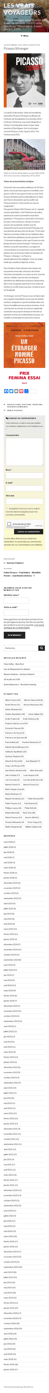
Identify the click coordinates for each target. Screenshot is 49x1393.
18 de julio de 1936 (12, 679)
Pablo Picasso (15, 410)
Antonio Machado (33, 705)
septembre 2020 (11, 1206)
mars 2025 (8, 929)
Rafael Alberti (12, 813)
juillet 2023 (8, 1031)
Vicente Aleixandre (14, 822)
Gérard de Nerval (13, 761)
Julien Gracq (36, 770)
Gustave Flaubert (14, 756)
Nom (9, 470)
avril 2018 (8, 1354)
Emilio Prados (12, 719)
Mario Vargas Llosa (14, 789)
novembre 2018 (11, 1318)
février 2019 (9, 1303)
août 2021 (8, 1149)
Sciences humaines (17, 407)
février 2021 (9, 1180)
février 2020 (9, 1241)
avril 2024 (8, 985)
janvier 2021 (9, 1185)
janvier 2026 (9, 878)
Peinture (38, 404)
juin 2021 (7, 1159)
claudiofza (34, 45)
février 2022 (9, 1118)
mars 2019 (8, 1298)
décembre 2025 (11, 883)
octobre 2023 (10, 1016)
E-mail (9, 483)
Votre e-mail (10, 607)
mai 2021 (8, 1165)
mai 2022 (8, 1103)
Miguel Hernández (14, 799)
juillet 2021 (8, 1154)
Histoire (27, 404)
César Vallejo (35, 714)
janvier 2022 (9, 1124)
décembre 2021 (11, 1129)
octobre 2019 (10, 1262)
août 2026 (8, 842)
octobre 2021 (10, 1139)
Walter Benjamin (13, 827)
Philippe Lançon (13, 808)
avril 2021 (8, 1170)
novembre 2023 (11, 1011)
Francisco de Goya (14, 733)
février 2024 (9, 996)
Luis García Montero (33, 780)
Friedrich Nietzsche (31, 742)
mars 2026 (8, 868)
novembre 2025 (11, 888)
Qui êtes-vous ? (11, 595)
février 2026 (9, 873)
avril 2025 (8, 924)
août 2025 (8, 903)
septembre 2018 (11, 1328)
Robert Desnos (13, 817)
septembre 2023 (11, 1021)
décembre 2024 (11, 944)
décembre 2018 (11, 1313)
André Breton (12, 705)
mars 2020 (8, 1236)
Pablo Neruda (35, 799)
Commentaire (12, 435)
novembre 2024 (11, 949)
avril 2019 (8, 1293)
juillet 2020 (8, 1216)
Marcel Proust (31, 785)
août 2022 (8, 1088)
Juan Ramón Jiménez (15, 770)
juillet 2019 (8, 1277)
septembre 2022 (11, 1083)
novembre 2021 (10, 1134)
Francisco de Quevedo (16, 738)
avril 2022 (8, 1108)
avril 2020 (8, 1231)
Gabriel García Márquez (17, 747)
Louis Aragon (30, 775)
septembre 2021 (11, 1144)
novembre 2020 (11, 1195)
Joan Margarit (33, 761)
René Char (29, 813)
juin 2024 (8, 975)
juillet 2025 (8, 909)
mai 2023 (8, 1042)
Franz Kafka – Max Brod (14, 664)
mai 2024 (8, 980)
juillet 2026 (8, 847)
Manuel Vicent (12, 785)
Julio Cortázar (12, 775)
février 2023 (9, 1057)
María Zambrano (13, 794)
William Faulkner (33, 827)
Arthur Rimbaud (13, 709)
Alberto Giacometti (33, 700)
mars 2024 (8, 990)
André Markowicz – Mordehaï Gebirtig (20, 684)
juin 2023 (8, 1037)
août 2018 (8, 1334)
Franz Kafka (12, 742)
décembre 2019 (11, 1252)
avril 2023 (8, 1047)
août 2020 (8, 1211)
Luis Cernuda (12, 780)
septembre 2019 (11, 1267)
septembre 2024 (11, 960)
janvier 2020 (9, 1247)
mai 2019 (8, 1288)
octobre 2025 (10, 893)
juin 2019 (8, 1282)
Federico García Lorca (16, 723)
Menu (25, 36)
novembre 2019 (11, 1257)
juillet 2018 (8, 1339)
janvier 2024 (9, 1001)
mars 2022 (8, 1113)
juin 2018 (8, 1344)
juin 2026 (8, 852)
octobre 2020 (10, 1200)
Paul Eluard (30, 803)
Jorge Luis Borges (15, 766)
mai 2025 (8, 919)
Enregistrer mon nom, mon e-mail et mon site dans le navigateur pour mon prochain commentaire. (23, 512)
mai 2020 (8, 1226)
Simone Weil (32, 817)
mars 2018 (8, 1359)
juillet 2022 (8, 1093)
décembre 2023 (11, 1006)
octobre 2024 (10, 955)
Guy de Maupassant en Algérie (17, 669)
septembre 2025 (11, 898)
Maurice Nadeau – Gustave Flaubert (19, 674)
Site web (10, 496)
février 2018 (9, 1364)
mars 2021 (8, 1175)
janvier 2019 (9, 1308)
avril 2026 (8, 862)
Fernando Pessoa (14, 728)
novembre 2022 (11, 1072)
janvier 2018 (9, 1369)
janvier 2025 (9, 939)
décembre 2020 (11, 1190)
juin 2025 (8, 914)
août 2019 (8, 1272)
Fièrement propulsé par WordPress (18, 1387)
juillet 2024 (8, 970)
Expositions (14, 404)
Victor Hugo (34, 822)
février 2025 (9, 934)
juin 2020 (8, 1221)
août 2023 (8, 1026)
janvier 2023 (9, 1062)
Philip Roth (30, 808)
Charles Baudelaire (15, 714)
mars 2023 (8, 1052)
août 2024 (8, 965)
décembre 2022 (11, 1067)
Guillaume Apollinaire (16, 752)
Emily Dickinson (31, 719)
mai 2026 (8, 857)
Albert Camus (13, 700)
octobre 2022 (10, 1078)
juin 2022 (8, 1098)
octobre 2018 (10, 1323)
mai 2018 (8, 1349)
